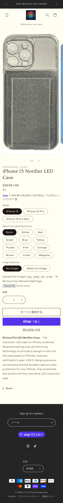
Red (40, 232)
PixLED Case (29, 492)
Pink (26, 247)
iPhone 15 (12, 211)
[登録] (51, 423)
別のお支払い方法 (31, 329)
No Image (12, 268)
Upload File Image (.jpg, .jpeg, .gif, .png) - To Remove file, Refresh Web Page (30, 279)
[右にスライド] (38, 160)
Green (10, 239)
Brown (10, 255)
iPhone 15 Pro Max (17, 219)
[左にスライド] (24, 160)
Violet (26, 255)
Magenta (44, 255)
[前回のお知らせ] (6, 4)
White (25, 232)
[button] (6, 15)
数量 (5, 292)
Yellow (40, 239)
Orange (42, 247)
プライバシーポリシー (29, 496)
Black (9, 232)
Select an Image (37, 268)
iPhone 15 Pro (35, 211)
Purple (10, 247)
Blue (25, 239)
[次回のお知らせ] (56, 4)
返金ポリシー (48, 496)
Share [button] (9, 388)
